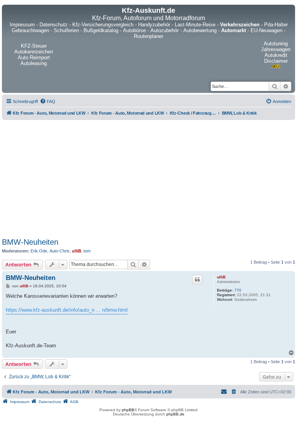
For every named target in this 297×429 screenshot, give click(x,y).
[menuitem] (47, 101)
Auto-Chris (60, 251)
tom (87, 251)
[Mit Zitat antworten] (197, 279)
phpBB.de (175, 414)
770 (237, 290)
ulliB (76, 251)
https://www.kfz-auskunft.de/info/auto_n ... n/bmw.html (67, 310)
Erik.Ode (39, 251)
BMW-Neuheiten (30, 242)
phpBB (128, 410)
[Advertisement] (148, 177)
